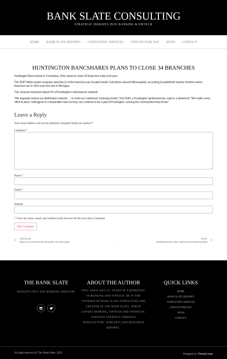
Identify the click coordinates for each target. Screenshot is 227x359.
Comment (20, 130)
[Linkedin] (41, 308)
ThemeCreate (205, 353)
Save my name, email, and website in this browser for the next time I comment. (61, 218)
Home (34, 42)
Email (18, 189)
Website (18, 204)
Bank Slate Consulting (114, 16)
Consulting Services (105, 42)
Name (18, 175)
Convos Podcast (145, 42)
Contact (189, 42)
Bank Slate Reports (63, 42)
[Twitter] (51, 308)
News (170, 42)
